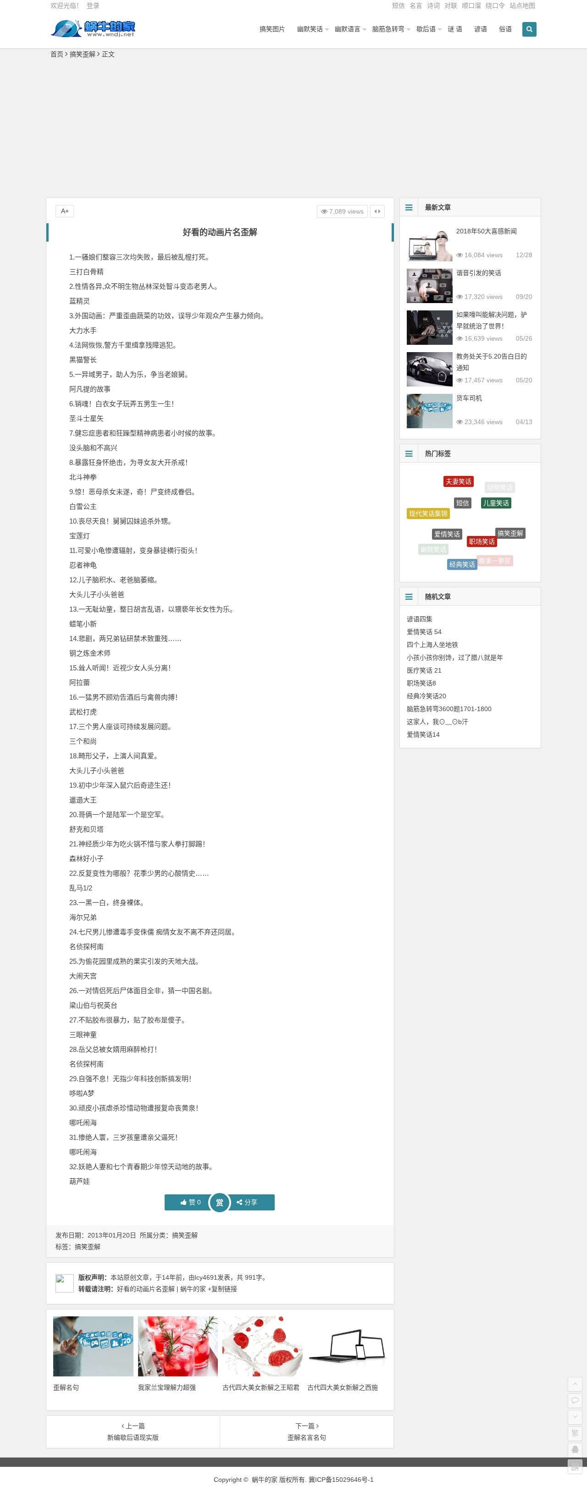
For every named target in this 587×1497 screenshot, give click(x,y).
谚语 (480, 29)
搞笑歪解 (82, 54)
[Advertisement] (293, 129)
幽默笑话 (310, 29)
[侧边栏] (377, 211)
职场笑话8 (421, 683)
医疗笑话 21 (424, 670)
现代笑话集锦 (428, 507)
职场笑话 (482, 520)
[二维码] (575, 1466)
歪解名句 (66, 1387)
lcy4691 (206, 1277)
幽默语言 (347, 29)
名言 (416, 5)
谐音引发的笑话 (478, 272)
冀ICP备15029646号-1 (341, 1479)
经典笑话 (462, 551)
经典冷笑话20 (426, 696)
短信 (398, 5)
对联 (450, 5)
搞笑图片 (272, 29)
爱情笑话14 (423, 734)
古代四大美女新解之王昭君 (260, 1387)
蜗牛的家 (264, 1479)
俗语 (505, 29)
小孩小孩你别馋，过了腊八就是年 (455, 657)
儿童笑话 (496, 489)
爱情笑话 (447, 515)
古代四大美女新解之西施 (342, 1387)
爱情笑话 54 (424, 631)
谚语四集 (419, 619)
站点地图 (522, 5)
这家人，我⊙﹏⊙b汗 (437, 721)
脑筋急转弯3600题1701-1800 (449, 709)
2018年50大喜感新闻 (486, 231)
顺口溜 (471, 5)
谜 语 (455, 29)
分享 (250, 1202)
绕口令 (495, 5)
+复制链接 (221, 1289)
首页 (56, 54)
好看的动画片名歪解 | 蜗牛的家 (161, 1289)
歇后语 (426, 29)
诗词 (433, 5)
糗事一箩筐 (495, 554)
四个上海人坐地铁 (432, 644)
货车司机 (469, 398)
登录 (93, 5)
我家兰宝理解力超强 (167, 1387)
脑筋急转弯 (388, 29)
